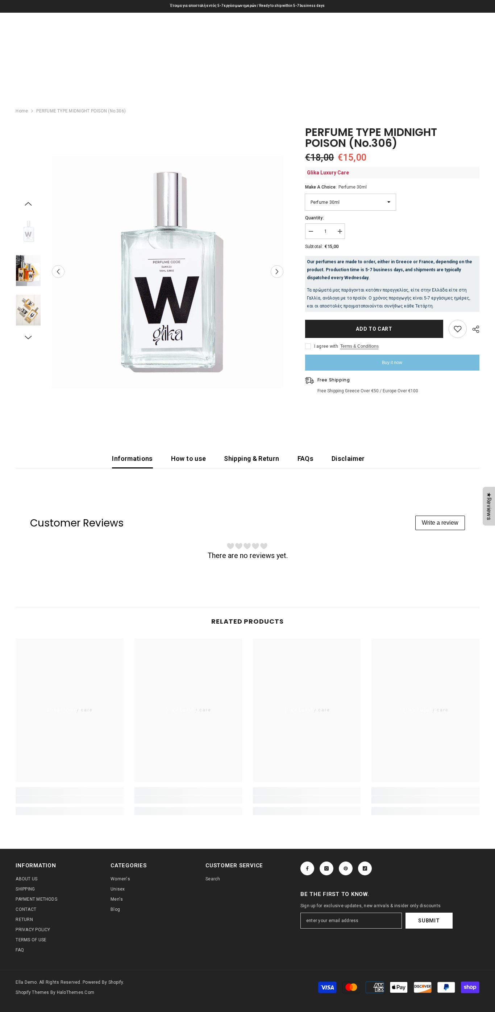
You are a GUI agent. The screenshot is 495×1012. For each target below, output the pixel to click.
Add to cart (374, 329)
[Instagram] (326, 868)
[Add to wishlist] (458, 329)
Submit (429, 921)
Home (22, 110)
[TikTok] (365, 868)
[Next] (277, 271)
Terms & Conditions (359, 346)
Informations (132, 458)
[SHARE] (473, 329)
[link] (69, 800)
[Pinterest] (346, 868)
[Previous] (58, 271)
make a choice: (336, 187)
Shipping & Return (251, 458)
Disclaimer (348, 458)
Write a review (440, 523)
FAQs (305, 458)
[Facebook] (307, 868)
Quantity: (314, 217)
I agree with (326, 346)
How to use (188, 458)
